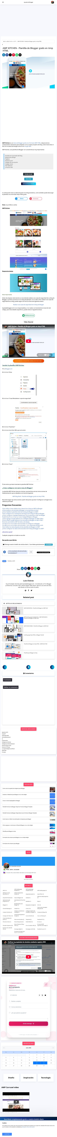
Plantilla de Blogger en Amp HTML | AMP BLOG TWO (35, 644)
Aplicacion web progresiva (42, 896)
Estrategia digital (17, 929)
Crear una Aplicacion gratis (7, 919)
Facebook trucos (40, 929)
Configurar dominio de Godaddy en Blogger (30, 911)
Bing (38, 901)
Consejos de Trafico (7, 916)
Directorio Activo (6, 921)
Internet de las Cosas (6, 745)
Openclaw (4, 750)
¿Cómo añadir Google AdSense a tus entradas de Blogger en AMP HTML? (22, 520)
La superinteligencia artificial (8, 748)
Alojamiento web (29, 894)
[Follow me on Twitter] (31, 590)
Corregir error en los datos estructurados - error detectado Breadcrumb (22, 525)
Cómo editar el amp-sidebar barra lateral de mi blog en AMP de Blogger (22, 508)
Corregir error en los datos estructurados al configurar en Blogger (21, 523)
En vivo (38, 921)
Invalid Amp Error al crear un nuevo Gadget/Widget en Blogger (20, 517)
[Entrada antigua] (52, 667)
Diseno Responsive (18, 921)
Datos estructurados (28, 183)
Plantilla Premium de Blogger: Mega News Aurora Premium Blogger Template (20, 813)
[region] (28, 102)
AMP (4, 890)
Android (27, 897)
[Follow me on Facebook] (28, 590)
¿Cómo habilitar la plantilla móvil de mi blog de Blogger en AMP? (20, 512)
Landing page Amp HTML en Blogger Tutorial (34, 635)
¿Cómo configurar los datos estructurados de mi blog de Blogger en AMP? (23, 528)
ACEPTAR (7, 1134)
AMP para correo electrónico (6, 893)
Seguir (28, 876)
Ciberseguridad (5, 735)
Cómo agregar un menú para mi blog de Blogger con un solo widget (18, 825)
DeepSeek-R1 (40, 919)
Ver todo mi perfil (28, 879)
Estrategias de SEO (30, 929)
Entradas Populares (7, 925)
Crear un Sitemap (41, 916)
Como (27, 908)
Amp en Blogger (17, 897)
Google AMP (27, 146)
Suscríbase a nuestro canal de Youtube (28, 361)
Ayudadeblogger (15, 866)
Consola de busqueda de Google (19, 915)
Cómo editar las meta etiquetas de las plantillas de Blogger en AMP (21, 527)
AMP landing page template (18, 890)
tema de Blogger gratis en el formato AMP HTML (27, 143)
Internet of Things (6, 747)
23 (36, 1063)
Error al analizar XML (30, 925)
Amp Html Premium (7, 897)
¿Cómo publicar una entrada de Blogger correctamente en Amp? (20, 510)
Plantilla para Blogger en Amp (30, 653)
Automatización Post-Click (19, 900)
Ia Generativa (5, 740)
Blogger (4, 905)
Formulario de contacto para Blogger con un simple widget (16, 837)
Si (31, 552)
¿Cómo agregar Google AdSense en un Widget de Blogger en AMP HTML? (22, 518)
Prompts (4, 752)
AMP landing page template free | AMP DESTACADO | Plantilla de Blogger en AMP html (36, 618)
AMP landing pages (41, 890)
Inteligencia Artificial (6, 742)
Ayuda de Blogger (28, 2)
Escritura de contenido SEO (7, 928)
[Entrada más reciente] (5, 667)
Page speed (28, 179)
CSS (38, 905)
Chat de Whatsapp (6, 908)
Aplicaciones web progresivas (6, 900)
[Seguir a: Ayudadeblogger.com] (25, 590)
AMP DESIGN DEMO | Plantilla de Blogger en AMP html (36, 626)
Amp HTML (39, 894)
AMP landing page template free (29, 890)
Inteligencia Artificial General (8, 743)
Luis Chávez (28, 580)
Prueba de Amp (28, 174)
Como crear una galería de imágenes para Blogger (14, 788)
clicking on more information (28, 1127)
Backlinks (28, 901)
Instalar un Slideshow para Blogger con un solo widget (15, 794)
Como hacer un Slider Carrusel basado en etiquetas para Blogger (17, 819)
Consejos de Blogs (41, 912)
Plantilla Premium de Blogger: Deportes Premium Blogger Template (17, 806)
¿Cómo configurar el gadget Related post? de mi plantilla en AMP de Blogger (23, 515)
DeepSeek (28, 919)
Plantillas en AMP (11, 561)
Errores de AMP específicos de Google (41, 925)
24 (44, 1063)
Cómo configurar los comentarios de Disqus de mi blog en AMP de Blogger (23, 513)
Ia (2, 738)
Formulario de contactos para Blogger (11, 843)
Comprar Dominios (7, 912)
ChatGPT (4, 734)
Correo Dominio (29, 916)
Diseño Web (28, 921)
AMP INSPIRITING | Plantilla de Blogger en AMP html (36, 608)
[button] (3, 54)
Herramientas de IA (6, 737)
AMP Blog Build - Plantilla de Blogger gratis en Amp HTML (28, 496)
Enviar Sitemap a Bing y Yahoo (19, 925)
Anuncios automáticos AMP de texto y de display (15, 522)
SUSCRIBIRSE (49, 544)
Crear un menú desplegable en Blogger (11, 800)
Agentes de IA (5, 732)
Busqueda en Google (30, 905)
